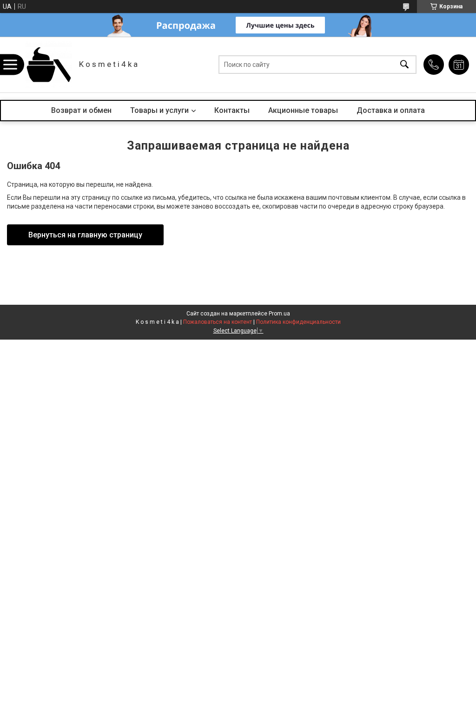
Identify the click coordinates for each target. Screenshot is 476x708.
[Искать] (404, 64)
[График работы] (459, 64)
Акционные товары (303, 110)
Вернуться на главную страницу (85, 234)
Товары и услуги (159, 110)
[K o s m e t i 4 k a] (49, 64)
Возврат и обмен (81, 110)
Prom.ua (279, 313)
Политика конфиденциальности (298, 322)
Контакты (232, 110)
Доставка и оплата (391, 110)
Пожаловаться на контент (217, 322)
